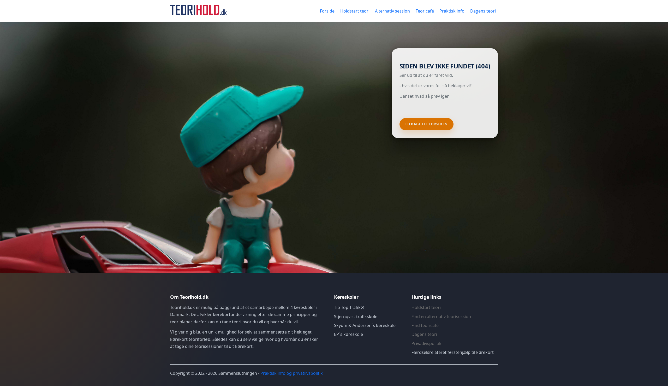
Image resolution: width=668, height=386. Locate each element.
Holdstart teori (354, 11)
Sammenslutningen (237, 373)
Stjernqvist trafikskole (355, 316)
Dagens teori (483, 11)
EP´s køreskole (348, 334)
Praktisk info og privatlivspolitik (291, 373)
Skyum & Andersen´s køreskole (365, 325)
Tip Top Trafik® (349, 307)
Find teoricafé (425, 325)
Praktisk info (451, 11)
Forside (327, 11)
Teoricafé (425, 11)
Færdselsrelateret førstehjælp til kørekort (452, 352)
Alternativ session (392, 11)
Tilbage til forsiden (426, 124)
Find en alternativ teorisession (441, 316)
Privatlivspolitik (426, 343)
